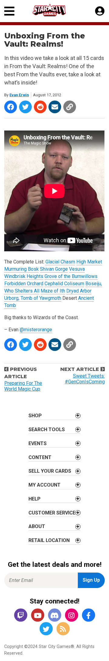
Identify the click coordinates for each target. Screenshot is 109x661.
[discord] (54, 616)
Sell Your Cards (49, 471)
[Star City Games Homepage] (55, 10)
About (36, 526)
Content (39, 457)
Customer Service (51, 513)
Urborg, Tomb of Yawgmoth (32, 298)
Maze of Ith (53, 291)
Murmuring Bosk (21, 269)
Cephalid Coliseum (64, 283)
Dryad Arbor (78, 291)
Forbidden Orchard (23, 283)
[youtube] (37, 616)
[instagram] (71, 616)
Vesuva (77, 269)
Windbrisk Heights (23, 276)
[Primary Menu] (9, 11)
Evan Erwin (19, 95)
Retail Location (49, 540)
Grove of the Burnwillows (71, 276)
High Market (89, 262)
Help (34, 499)
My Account (44, 485)
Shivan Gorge (54, 269)
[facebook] (88, 616)
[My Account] (99, 11)
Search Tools (46, 429)
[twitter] (46, 629)
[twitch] (20, 616)
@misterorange (36, 329)
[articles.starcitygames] (62, 629)
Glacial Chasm (60, 262)
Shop (35, 415)
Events (37, 443)
